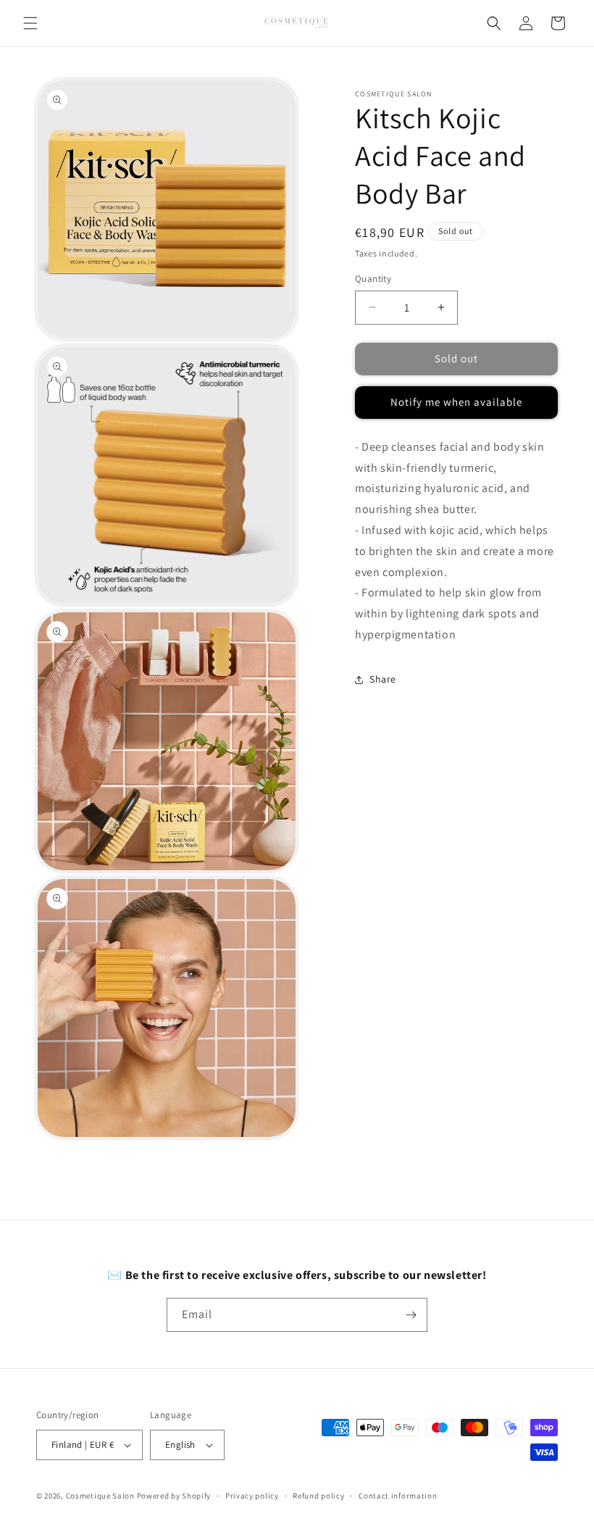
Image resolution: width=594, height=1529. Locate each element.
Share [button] (382, 679)
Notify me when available (456, 402)
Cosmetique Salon (100, 1496)
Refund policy (318, 1496)
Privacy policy (252, 1496)
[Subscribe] (411, 1315)
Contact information (398, 1496)
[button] (30, 23)
